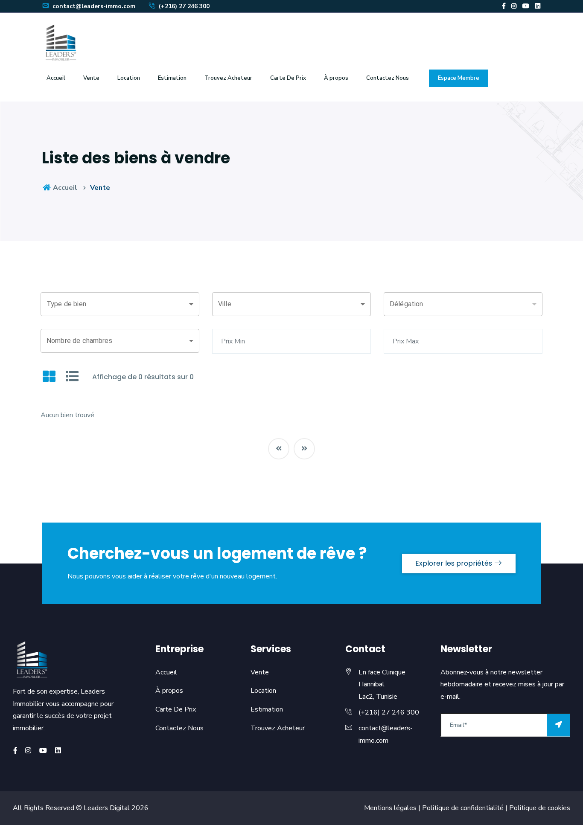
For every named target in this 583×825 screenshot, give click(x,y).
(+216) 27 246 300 (183, 6)
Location (128, 78)
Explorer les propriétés (454, 563)
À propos (169, 690)
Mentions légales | (392, 808)
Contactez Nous (387, 78)
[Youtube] (526, 6)
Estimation (172, 78)
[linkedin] (537, 6)
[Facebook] (503, 6)
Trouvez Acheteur (228, 78)
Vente (91, 78)
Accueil (56, 78)
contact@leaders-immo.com (93, 6)
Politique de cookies (538, 808)
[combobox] (120, 304)
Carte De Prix (288, 78)
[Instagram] (513, 6)
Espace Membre (458, 78)
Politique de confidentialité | (463, 808)
